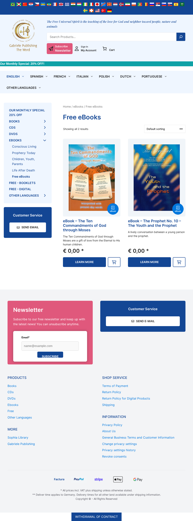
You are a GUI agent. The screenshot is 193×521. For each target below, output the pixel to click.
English (13, 76)
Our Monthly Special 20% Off (27, 112)
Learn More (84, 262)
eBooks (78, 106)
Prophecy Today (23, 153)
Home (67, 106)
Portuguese (152, 76)
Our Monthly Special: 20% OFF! (22, 63)
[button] (114, 262)
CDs (12, 127)
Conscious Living (24, 146)
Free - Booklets (22, 183)
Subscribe (50, 356)
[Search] (180, 37)
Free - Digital (20, 189)
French (60, 76)
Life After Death (23, 170)
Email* (25, 337)
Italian (82, 76)
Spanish (36, 76)
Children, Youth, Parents (23, 161)
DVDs (13, 134)
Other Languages (21, 88)
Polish (104, 76)
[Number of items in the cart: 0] (104, 48)
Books (14, 121)
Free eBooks (21, 176)
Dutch (125, 76)
